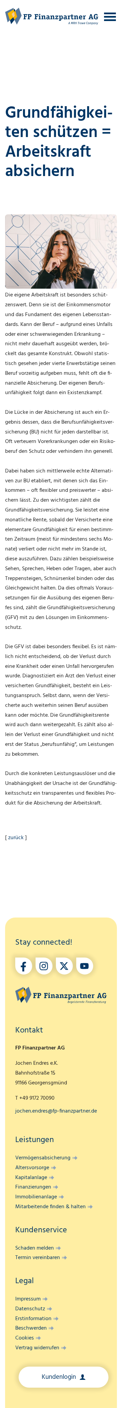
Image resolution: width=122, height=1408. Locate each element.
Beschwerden (31, 1328)
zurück (16, 837)
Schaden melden (34, 1248)
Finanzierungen (33, 1187)
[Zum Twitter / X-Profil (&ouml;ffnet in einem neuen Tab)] (64, 966)
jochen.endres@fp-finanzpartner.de (56, 1111)
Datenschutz (30, 1309)
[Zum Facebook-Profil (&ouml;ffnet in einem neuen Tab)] (23, 966)
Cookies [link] (24, 1338)
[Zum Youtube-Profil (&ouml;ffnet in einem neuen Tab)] (84, 966)
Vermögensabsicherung (42, 1158)
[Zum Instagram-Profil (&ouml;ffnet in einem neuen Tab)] (44, 966)
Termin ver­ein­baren (37, 1257)
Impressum (28, 1299)
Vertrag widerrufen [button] (37, 1348)
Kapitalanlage (31, 1177)
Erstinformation (33, 1318)
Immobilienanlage (36, 1197)
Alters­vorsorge (32, 1167)
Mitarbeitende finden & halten (50, 1206)
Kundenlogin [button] (60, 1377)
